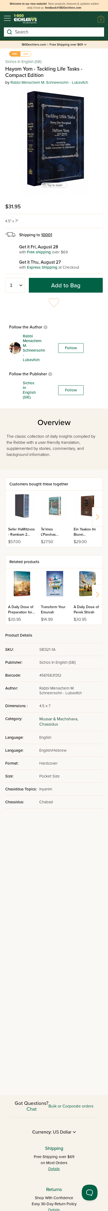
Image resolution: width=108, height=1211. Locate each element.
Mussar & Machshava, (58, 719)
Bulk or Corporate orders (70, 1106)
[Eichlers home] (25, 18)
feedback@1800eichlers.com (63, 7)
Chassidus (48, 724)
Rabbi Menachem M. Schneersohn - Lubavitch (49, 82)
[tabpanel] (54, 141)
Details (54, 1168)
